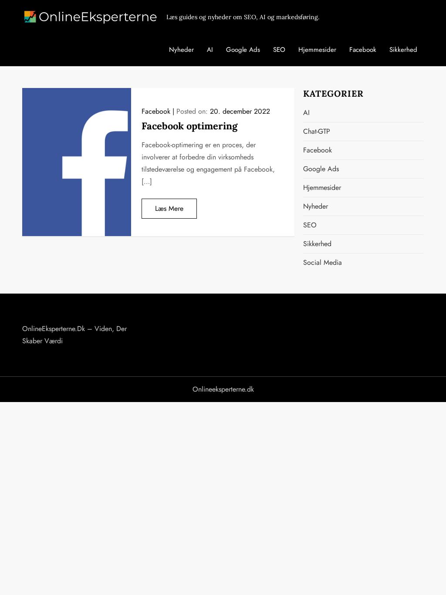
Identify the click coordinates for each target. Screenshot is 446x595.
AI (210, 49)
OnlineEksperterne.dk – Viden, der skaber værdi (74, 335)
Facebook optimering (189, 126)
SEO (279, 49)
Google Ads (243, 49)
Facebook (362, 49)
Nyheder (181, 49)
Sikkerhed (403, 49)
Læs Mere (169, 208)
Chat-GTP (316, 131)
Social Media (322, 262)
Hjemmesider (317, 49)
